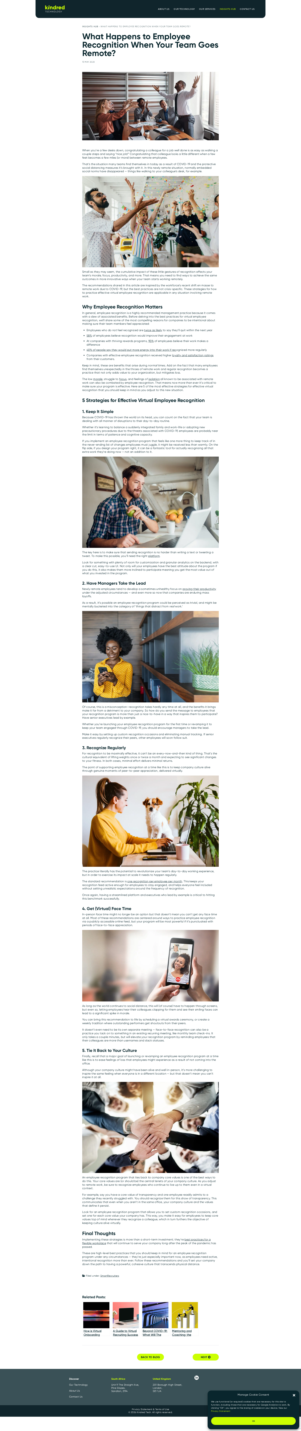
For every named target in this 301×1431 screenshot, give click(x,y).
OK (253, 1421)
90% (151, 341)
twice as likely (153, 330)
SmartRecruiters (109, 1275)
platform (154, 556)
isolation (154, 379)
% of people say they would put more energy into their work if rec (133, 350)
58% (89, 335)
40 (88, 350)
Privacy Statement (220, 1411)
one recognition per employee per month (154, 881)
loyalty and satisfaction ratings (193, 355)
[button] (294, 1395)
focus (122, 379)
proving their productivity (199, 589)
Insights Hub (90, 26)
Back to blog (150, 1357)
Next (204, 1357)
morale (97, 379)
